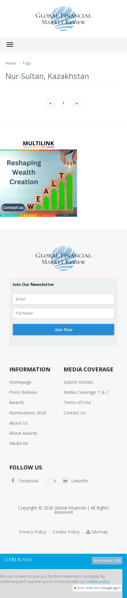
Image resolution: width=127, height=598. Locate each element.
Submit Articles (78, 382)
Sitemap (99, 532)
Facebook (28, 481)
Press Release (23, 392)
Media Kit (18, 443)
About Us (18, 423)
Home (11, 63)
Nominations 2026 (27, 413)
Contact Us (74, 413)
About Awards (23, 433)
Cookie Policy (66, 532)
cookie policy (97, 581)
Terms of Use (77, 402)
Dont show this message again (98, 588)
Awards (16, 402)
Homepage (20, 382)
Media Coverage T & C (86, 392)
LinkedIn (79, 481)
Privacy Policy (32, 532)
